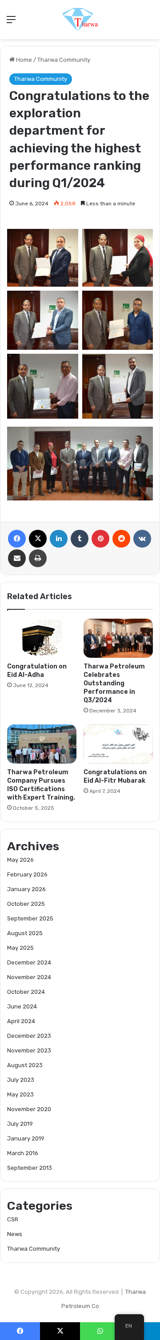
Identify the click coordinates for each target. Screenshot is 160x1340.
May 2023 (20, 1094)
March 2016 (22, 1153)
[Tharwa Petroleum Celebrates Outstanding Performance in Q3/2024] (118, 638)
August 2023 (25, 1065)
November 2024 (29, 977)
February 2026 (27, 874)
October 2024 (26, 991)
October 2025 (26, 903)
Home (23, 59)
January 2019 (25, 1138)
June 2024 (22, 1006)
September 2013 (29, 1167)
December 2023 (29, 1035)
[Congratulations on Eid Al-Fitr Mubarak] (118, 744)
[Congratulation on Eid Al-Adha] (41, 638)
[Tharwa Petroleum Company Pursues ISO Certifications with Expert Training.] (41, 744)
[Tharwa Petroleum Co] (80, 19)
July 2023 (20, 1079)
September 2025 (30, 918)
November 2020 (29, 1109)
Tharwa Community (63, 59)
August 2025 (25, 933)
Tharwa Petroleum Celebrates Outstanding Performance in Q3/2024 (114, 683)
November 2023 (29, 1050)
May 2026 (20, 859)
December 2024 (29, 962)
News (14, 1234)
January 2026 (26, 889)
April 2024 (21, 1021)
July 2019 (20, 1123)
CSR (12, 1219)
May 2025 (20, 947)
